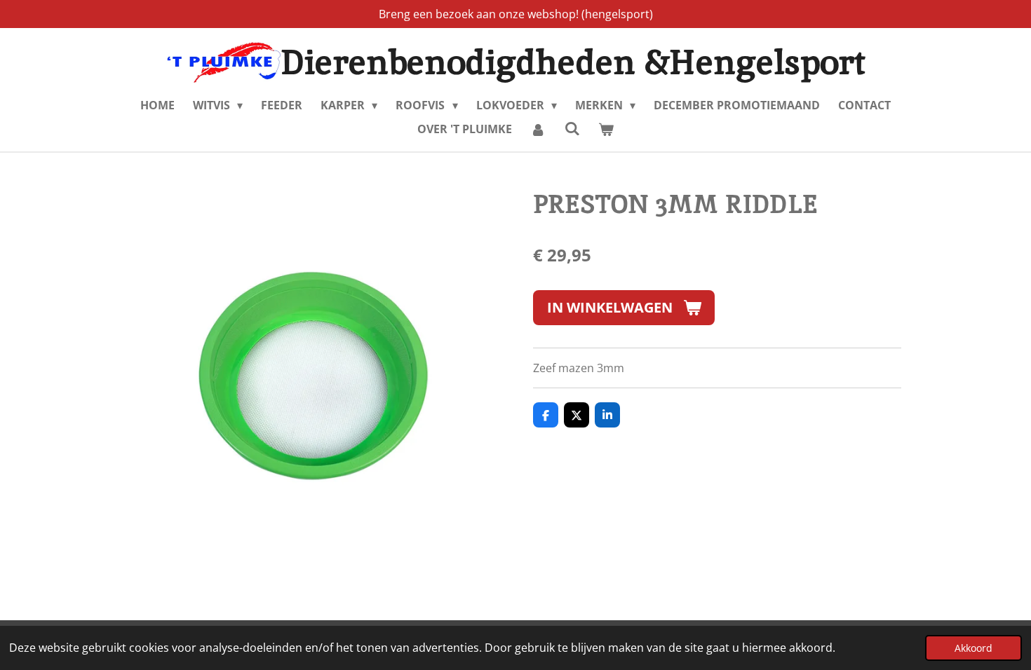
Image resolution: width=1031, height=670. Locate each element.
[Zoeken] (571, 128)
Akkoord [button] (973, 648)
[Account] (538, 129)
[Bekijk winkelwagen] (606, 129)
